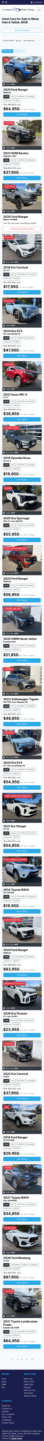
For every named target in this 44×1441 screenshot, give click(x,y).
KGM (4, 1385)
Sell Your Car (29, 1390)
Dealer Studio (16, 1438)
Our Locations (8, 1414)
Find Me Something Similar (22, 229)
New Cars (28, 1379)
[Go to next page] (32, 1359)
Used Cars (28, 1385)
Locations (38, 2)
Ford (4, 1379)
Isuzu (4, 1382)
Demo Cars (29, 1382)
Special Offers (30, 1396)
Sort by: (18, 41)
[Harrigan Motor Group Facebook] (3, 2)
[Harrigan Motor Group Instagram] (6, 2)
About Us (6, 1406)
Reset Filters (7, 51)
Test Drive (28, 1393)
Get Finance (22, 114)
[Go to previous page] (12, 1359)
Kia (3, 1387)
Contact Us (7, 1409)
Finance (27, 1387)
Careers (5, 1411)
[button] (39, 9)
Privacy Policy (8, 1423)
